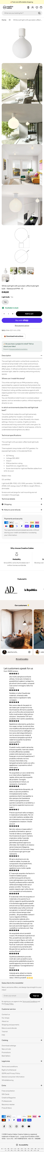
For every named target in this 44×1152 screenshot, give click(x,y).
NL (12, 1150)
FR (28, 1148)
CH (11, 1148)
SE (25, 1150)
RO (18, 1150)
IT (5, 1150)
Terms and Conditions (29, 1001)
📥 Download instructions (13, 336)
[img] (22, 673)
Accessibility (23, 1145)
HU (39, 1148)
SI (28, 1150)
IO (10, 20)
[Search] (39, 13)
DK (22, 1148)
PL (15, 1150)
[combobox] (22, 13)
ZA (38, 1150)
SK (22, 1150)
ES (25, 1148)
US (35, 1150)
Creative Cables (12, 1134)
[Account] (32, 7)
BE (8, 1148)
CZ (15, 1148)
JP (8, 1150)
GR (32, 1148)
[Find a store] (28, 7)
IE (42, 1148)
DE (18, 1148)
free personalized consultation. (19, 349)
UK (31, 1150)
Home (4, 20)
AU (2, 1148)
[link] (11, 589)
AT (5, 1148)
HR (35, 1148)
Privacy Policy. (9, 1004)
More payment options (22, 325)
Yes (5, 302)
